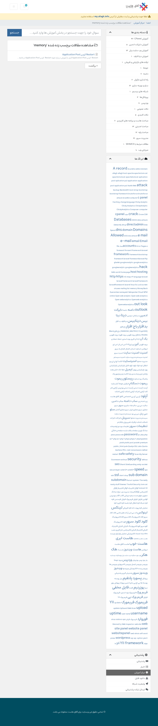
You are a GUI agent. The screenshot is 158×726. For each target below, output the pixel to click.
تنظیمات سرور (139, 426)
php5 (127, 439)
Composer (134, 209)
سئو (112, 409)
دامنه (131, 310)
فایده (131, 587)
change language (127, 202)
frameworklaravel (137, 258)
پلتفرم (127, 578)
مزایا (118, 491)
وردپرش (135, 560)
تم (118, 422)
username (139, 613)
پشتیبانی (118, 573)
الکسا (120, 361)
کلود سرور (133, 521)
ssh (112, 475)
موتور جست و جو (136, 495)
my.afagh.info (101, 16)
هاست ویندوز (132, 549)
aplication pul (121, 180)
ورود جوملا (118, 560)
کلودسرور (144, 526)
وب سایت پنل (126, 555)
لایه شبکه (144, 503)
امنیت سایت (131, 352)
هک (114, 549)
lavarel (127, 284)
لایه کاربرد (120, 503)
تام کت (112, 418)
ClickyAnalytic (141, 205)
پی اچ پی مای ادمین (132, 583)
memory (133, 288)
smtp (139, 464)
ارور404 (129, 344)
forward (128, 250)
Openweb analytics (139, 299)
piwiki (126, 442)
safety (129, 454)
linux (133, 284)
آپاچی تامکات (129, 391)
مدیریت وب (125, 491)
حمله (119, 339)
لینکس (116, 507)
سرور (120, 405)
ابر (137, 344)
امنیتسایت (130, 361)
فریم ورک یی (135, 597)
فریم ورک (142, 592)
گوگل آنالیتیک (133, 488)
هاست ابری (124, 538)
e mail (143, 235)
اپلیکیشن (121, 365)
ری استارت (138, 378)
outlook (141, 309)
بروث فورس (131, 335)
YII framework (131, 643)
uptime (115, 613)
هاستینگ (121, 549)
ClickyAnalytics (123, 209)
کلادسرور (127, 517)
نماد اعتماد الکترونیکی (135, 533)
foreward (120, 250)
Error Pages (141, 246)
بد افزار (118, 321)
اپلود (134, 365)
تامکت (139, 422)
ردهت (112, 369)
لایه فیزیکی (127, 508)
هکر (145, 555)
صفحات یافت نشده (130, 430)
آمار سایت (114, 383)
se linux (124, 459)
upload (142, 607)
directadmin (135, 224)
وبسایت (119, 555)
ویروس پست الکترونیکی (138, 568)
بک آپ (144, 338)
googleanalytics (132, 267)
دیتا (124, 315)
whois (136, 633)
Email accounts (135, 243)
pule (126, 446)
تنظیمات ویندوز (123, 426)
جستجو (14, 32)
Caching (116, 202)
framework (121, 254)
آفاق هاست (114, 396)
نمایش (124, 533)
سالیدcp (133, 405)
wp (132, 638)
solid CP (123, 470)
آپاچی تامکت (119, 391)
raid (128, 450)
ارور (133, 344)
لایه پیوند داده (137, 508)
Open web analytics (139, 296)
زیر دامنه (144, 401)
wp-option (138, 638)
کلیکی (125, 526)
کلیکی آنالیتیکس (129, 530)
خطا (123, 369)
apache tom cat (141, 173)
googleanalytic (118, 267)
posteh (137, 442)
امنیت (144, 352)
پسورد (137, 578)
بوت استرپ (126, 339)
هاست (145, 538)
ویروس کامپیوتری (124, 564)
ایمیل (128, 369)
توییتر (140, 430)
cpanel (119, 214)
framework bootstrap (138, 254)
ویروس (145, 564)
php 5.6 (116, 439)
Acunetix (131, 169)
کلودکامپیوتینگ (134, 526)
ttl (147, 488)
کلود (144, 521)
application (132, 180)
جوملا (121, 383)
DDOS (134, 220)
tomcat (142, 488)
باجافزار (138, 335)
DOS (126, 235)
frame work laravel (140, 250)
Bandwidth (124, 190)
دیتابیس (134, 320)
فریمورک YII (122, 602)
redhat (145, 450)
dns (119, 229)
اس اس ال (122, 344)
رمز (122, 374)
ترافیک (133, 422)
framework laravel (121, 258)
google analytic (126, 262)
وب (140, 555)
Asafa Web (132, 185)
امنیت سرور (118, 353)
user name (126, 613)
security (134, 459)
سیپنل (126, 417)
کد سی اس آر (132, 512)
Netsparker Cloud (135, 292)
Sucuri (129, 480)
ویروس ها (113, 564)
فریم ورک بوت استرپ (128, 592)
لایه (112, 499)
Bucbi (134, 198)
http (113, 276)
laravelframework (116, 284)
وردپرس (127, 560)
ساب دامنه (130, 401)
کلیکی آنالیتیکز (142, 530)
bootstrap (143, 190)
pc (139, 434)
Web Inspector (128, 624)
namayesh (123, 292)
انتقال (145, 365)
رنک (113, 374)
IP (132, 276)
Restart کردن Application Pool (57, 56)
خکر (116, 369)
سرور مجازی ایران (135, 409)
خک (119, 369)
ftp (146, 258)
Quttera (118, 450)
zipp (146, 643)
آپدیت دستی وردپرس (125, 387)
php (142, 434)
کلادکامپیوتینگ (118, 517)
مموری (145, 495)
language (137, 276)
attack (142, 185)
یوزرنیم (139, 587)
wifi (141, 633)
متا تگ (114, 491)
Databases (122, 219)
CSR (146, 214)
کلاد (114, 512)
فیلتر (128, 619)
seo (117, 464)
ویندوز (118, 568)
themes (123, 484)
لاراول (140, 499)
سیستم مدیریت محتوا (139, 418)
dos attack (132, 235)
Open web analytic (123, 296)
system (136, 480)
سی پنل (144, 413)
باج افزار (132, 326)
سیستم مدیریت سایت (122, 413)
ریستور (128, 378)
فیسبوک (133, 619)
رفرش (125, 383)
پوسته (116, 578)
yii (118, 643)
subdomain (118, 480)
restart (115, 454)
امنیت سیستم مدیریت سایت (136, 357)
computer (143, 209)
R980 (124, 450)
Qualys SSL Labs (135, 446)
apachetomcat (132, 177)
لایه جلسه (128, 503)
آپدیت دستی (138, 387)
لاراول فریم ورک (131, 499)
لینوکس (142, 512)
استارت (138, 348)
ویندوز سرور (140, 573)
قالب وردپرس (115, 495)
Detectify (117, 224)
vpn (124, 619)
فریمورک (141, 602)
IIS (125, 276)
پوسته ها (144, 583)
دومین (129, 315)
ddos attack (142, 220)
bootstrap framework (119, 193)
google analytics (141, 262)
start (121, 475)
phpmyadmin (142, 439)
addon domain (141, 169)
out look (141, 304)
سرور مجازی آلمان (122, 409)
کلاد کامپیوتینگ (137, 517)
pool (131, 442)
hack (143, 267)
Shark (122, 464)
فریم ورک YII (122, 597)
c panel (143, 197)
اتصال (127, 348)
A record (120, 168)
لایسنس (117, 499)
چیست (112, 533)
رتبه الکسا (127, 374)
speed (139, 469)
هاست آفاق (124, 544)
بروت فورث (122, 335)
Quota (145, 446)
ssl (116, 475)
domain (127, 230)
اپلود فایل (128, 365)
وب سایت (134, 555)
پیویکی (116, 583)
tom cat (144, 484)
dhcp (124, 224)
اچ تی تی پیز (113, 361)
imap (129, 276)
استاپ (132, 348)
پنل (121, 578)
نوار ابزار (118, 533)
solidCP (130, 470)
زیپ (139, 401)
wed (132, 633)
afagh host (122, 173)
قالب (122, 495)
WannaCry (116, 624)
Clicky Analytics (128, 205)
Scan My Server (141, 454)
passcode (119, 434)
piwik (122, 442)
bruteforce (127, 198)
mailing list (125, 288)
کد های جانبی (121, 512)
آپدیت (145, 387)
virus (113, 619)
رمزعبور (118, 374)
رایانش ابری (143, 374)
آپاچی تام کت (139, 391)
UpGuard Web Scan (128, 608)
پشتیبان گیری (127, 573)
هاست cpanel (138, 538)
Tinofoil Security (133, 484)
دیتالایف (124, 321)
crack (133, 214)
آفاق (121, 396)
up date (117, 602)
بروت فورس (114, 335)
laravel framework (140, 281)
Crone (141, 214)
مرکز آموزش (139, 23)
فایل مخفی (120, 587)
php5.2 (133, 439)
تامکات (145, 422)
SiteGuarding (131, 464)
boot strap (133, 190)
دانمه (125, 310)
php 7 (122, 439)
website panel (138, 628)
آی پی (138, 396)
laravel (145, 276)
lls (136, 284)
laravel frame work (124, 281)
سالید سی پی (142, 405)
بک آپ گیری (135, 339)
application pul (120, 185)
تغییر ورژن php (125, 422)
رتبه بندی (135, 374)
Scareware (115, 459)
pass (113, 434)
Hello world (116, 272)
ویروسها (126, 568)
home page (125, 272)
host (134, 272)
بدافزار (143, 326)
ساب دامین (117, 401)
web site (138, 624)
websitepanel (121, 633)
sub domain (138, 475)
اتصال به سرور (120, 348)
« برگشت (93, 66)
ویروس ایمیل (136, 564)
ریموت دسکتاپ (138, 383)
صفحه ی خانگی (117, 430)
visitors (119, 619)
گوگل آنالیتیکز (123, 488)
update (116, 608)
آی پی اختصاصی (129, 396)
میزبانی (127, 495)
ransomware (136, 450)
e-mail (125, 241)
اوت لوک (140, 365)
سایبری (126, 405)
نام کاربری (119, 530)
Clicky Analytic (141, 202)
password (130, 434)
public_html (119, 446)
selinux (145, 459)
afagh (114, 173)
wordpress (123, 638)
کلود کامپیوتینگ (120, 522)
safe (122, 454)
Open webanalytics (123, 299)
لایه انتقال (136, 503)
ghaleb (117, 262)
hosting (142, 272)
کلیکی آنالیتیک (117, 526)
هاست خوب (138, 543)
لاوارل (123, 499)
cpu (126, 214)
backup (116, 190)
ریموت (119, 378)
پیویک (122, 583)
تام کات (118, 418)
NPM (145, 292)
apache (130, 173)
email (135, 241)
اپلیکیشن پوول (138, 369)
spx (146, 470)
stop (126, 475)
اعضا (148, 23)
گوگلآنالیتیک (134, 491)
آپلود (144, 396)
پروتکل (145, 578)
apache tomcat (118, 177)
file (118, 246)
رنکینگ (145, 378)
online (112, 296)
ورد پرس (142, 560)
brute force (133, 193)
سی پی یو (135, 413)
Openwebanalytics (126, 304)
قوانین (145, 499)
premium (144, 442)
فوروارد (142, 619)
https (119, 276)
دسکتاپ (136, 315)
